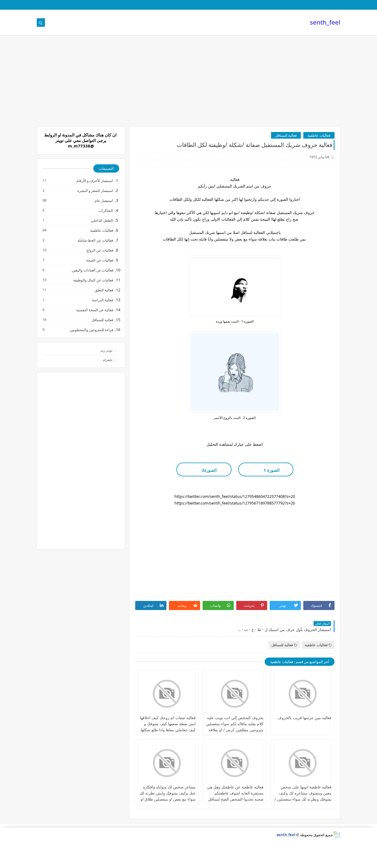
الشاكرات (105, 210)
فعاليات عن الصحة (99, 260)
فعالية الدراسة (102, 299)
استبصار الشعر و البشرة (95, 190)
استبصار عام (103, 200)
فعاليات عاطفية (318, 135)
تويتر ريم (106, 350)
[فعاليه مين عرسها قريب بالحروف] (302, 693)
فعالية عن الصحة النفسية (94, 309)
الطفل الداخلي (101, 220)
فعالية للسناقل (286, 135)
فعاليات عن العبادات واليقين (92, 270)
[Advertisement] (188, 83)
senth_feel (325, 22)
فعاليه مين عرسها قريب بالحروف (304, 717)
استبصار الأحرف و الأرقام (94, 180)
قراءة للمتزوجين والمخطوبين (91, 329)
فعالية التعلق (103, 289)
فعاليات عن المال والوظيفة (93, 280)
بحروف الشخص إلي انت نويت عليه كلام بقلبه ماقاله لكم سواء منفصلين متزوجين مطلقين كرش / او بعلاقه (235, 723)
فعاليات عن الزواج (99, 250)
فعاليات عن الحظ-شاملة (95, 240)
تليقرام (107, 359)
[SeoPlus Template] (336, 834)
